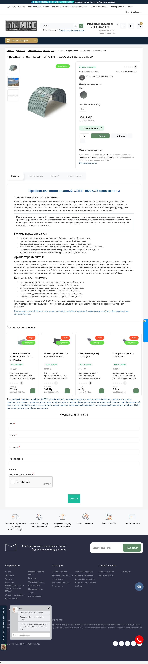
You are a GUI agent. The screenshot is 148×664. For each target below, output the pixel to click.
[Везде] (75, 25)
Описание (15, 176)
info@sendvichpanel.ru (100, 24)
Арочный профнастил (62, 575)
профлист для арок (122, 399)
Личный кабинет (106, 572)
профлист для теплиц (62, 402)
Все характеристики (88, 163)
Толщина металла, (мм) (89, 104)
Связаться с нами (36, 582)
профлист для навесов (17, 402)
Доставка (11, 6)
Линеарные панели (84, 575)
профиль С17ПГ (131, 405)
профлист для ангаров (40, 402)
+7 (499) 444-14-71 (99, 27)
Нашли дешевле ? (92, 128)
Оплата (21, 6)
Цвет (81, 88)
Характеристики (35, 176)
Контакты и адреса (99, 6)
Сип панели (57, 586)
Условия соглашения (15, 595)
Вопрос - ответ (74, 176)
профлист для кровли (37, 408)
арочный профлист (21, 399)
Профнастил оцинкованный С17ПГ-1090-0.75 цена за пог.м (74, 191)
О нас (130, 6)
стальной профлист (21, 405)
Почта (12, 435)
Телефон (14, 447)
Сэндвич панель (59, 572)
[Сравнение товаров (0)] (123, 26)
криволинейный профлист (99, 399)
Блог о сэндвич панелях (38, 6)
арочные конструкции (41, 405)
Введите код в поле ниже (21, 474)
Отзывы (55, 176)
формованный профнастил (82, 405)
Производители (35, 589)
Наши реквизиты (118, 6)
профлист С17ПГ (39, 399)
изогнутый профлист (16, 408)
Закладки (126, 572)
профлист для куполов (85, 402)
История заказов (106, 575)
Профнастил (58, 579)
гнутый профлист (56, 399)
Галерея (32, 578)
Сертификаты (11, 598)
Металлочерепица (61, 582)
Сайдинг (79, 586)
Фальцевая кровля (84, 572)
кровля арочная (60, 405)
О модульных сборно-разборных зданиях (70, 6)
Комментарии (16, 459)
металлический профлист (109, 402)
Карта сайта (34, 585)
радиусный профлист (76, 399)
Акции (31, 592)
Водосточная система (85, 582)
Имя (12, 423)
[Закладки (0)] (131, 26)
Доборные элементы (85, 579)
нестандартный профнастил (109, 405)
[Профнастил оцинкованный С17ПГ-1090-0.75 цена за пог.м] (13, 68)
